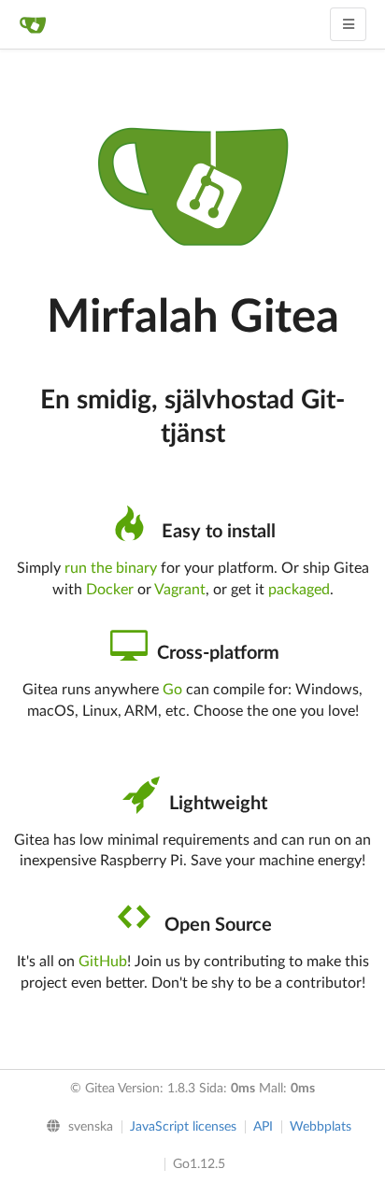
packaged (299, 589)
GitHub (102, 961)
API (263, 1126)
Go (172, 689)
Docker (110, 589)
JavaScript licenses (183, 1126)
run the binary (110, 568)
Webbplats (320, 1126)
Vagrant (180, 589)
